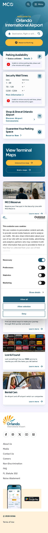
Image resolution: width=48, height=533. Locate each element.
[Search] (28, 4)
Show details (34, 292)
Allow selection (24, 306)
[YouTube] (27, 434)
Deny (24, 314)
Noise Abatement (11, 478)
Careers (7, 458)
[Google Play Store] (31, 499)
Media (6, 448)
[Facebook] (6, 434)
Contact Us (8, 453)
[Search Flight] (39, 34)
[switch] (41, 268)
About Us (7, 443)
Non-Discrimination (12, 463)
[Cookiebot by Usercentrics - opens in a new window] (34, 217)
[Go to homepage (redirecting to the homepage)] (8, 4)
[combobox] (24, 33)
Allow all (24, 299)
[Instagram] (13, 434)
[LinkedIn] (33, 434)
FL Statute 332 (10, 473)
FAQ (5, 468)
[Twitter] (20, 434)
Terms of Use (8, 522)
